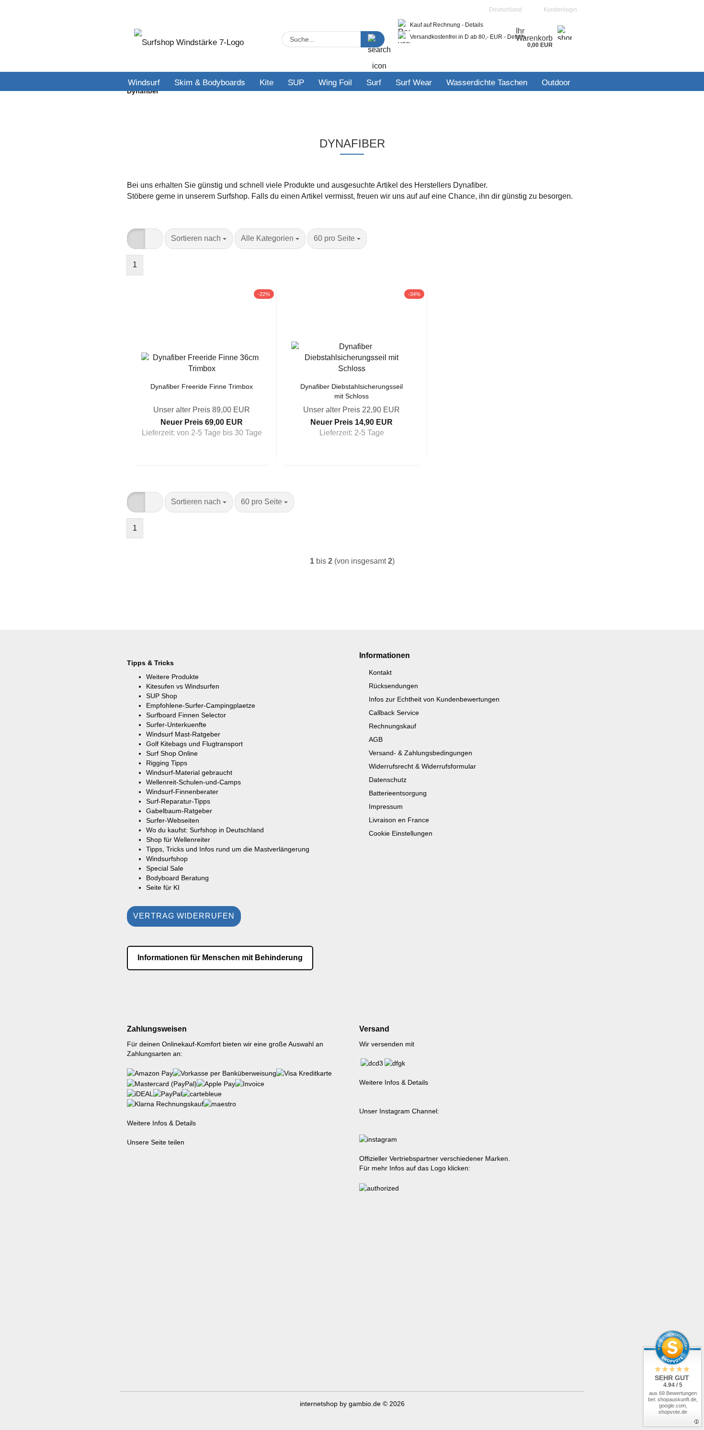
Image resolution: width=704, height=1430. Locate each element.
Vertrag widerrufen (184, 916)
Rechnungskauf (392, 726)
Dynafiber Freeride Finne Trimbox (201, 386)
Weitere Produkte (172, 677)
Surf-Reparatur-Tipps (178, 801)
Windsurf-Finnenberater (182, 791)
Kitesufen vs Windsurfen (182, 686)
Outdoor (556, 82)
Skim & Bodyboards (209, 82)
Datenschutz (388, 779)
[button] (136, 238)
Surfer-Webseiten (172, 820)
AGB (376, 739)
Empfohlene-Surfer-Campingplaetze (200, 705)
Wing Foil (335, 82)
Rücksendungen (393, 686)
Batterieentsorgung (398, 793)
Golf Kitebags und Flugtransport (194, 744)
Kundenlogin (559, 9)
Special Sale (164, 868)
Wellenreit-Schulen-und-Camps (193, 782)
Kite (266, 82)
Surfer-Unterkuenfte (176, 724)
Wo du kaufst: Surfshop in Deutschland (205, 830)
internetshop (319, 1403)
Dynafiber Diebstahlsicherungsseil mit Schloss (351, 390)
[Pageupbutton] (677, 1415)
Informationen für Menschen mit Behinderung (220, 957)
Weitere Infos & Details (161, 1123)
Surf (373, 82)
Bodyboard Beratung (177, 878)
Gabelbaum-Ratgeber (179, 811)
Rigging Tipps (166, 763)
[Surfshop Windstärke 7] (189, 45)
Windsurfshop (167, 859)
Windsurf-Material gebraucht (189, 772)
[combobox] (199, 238)
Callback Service (394, 712)
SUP (296, 82)
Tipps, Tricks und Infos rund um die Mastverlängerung (227, 849)
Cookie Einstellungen (400, 833)
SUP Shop (161, 696)
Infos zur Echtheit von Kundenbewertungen (434, 699)
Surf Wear (414, 82)
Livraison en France (399, 820)
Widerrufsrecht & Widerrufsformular (422, 766)
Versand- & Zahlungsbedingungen (420, 753)
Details (474, 25)
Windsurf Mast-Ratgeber (183, 734)
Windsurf (144, 82)
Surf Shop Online (172, 753)
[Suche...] (373, 39)
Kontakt (380, 672)
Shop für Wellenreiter (178, 839)
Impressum (386, 806)
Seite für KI (163, 887)
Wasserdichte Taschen (486, 82)
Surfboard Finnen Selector (186, 715)
